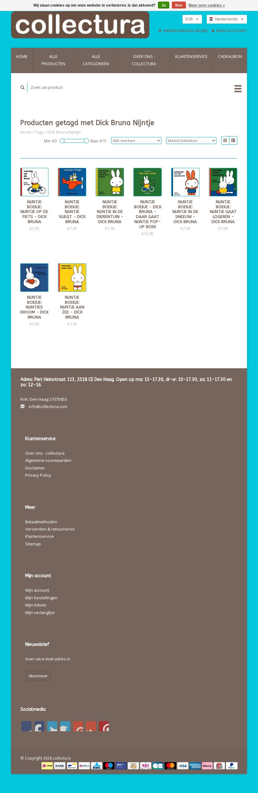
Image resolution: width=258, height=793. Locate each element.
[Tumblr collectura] (91, 726)
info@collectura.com (48, 406)
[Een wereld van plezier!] (83, 24)
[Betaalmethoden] (48, 765)
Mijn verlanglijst (40, 612)
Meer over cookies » (206, 5)
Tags (39, 132)
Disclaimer (35, 468)
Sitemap (33, 544)
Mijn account (231, 30)
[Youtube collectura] (78, 726)
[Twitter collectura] (39, 726)
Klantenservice (191, 56)
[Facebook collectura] (26, 726)
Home (22, 56)
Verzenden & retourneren (50, 529)
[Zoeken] (22, 87)
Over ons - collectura (144, 60)
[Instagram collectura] (104, 726)
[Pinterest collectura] (65, 726)
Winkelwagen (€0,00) (185, 30)
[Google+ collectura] (52, 726)
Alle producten (53, 60)
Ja (163, 5)
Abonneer (38, 676)
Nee (178, 5)
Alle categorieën (96, 60)
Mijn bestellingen (41, 597)
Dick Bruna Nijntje (64, 132)
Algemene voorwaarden (48, 460)
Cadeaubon (230, 56)
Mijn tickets (35, 605)
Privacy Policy (38, 475)
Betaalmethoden (41, 522)
